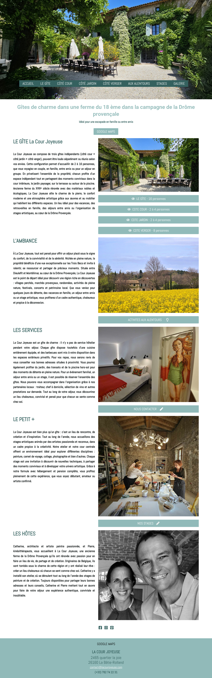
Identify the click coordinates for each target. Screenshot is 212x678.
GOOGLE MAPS (106, 644)
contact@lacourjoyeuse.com (106, 667)
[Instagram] (106, 628)
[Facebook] (100, 628)
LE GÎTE (45, 83)
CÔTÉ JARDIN (87, 83)
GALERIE (179, 83)
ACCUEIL (28, 83)
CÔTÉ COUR (64, 83)
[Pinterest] (112, 628)
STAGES (162, 83)
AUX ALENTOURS (139, 83)
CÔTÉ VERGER (112, 83)
